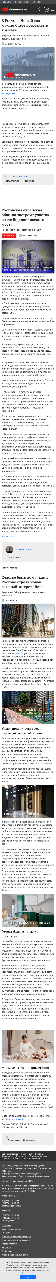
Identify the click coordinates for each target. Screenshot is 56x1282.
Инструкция (26, 1153)
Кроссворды (7, 1156)
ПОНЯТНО (28, 1277)
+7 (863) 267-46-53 (10, 1218)
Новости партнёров (11, 1158)
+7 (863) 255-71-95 (10, 1200)
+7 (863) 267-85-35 (10, 1215)
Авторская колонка (38, 1156)
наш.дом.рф (17, 1118)
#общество (7, 536)
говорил (21, 512)
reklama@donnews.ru (11, 1205)
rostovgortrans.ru (10, 93)
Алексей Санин (23, 549)
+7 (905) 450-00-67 (10, 1203)
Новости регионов (31, 1158)
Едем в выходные (10, 1153)
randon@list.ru (8, 1220)
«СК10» (19, 653)
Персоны (39, 1153)
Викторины (21, 1156)
